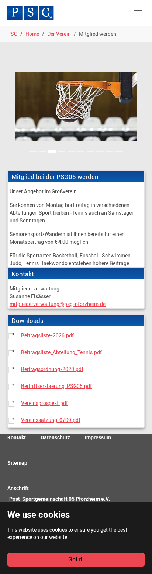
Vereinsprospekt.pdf (44, 403)
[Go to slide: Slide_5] (71, 151)
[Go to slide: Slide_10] (119, 151)
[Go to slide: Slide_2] (42, 151)
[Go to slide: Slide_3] (52, 151)
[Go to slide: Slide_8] (100, 151)
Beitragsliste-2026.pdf (47, 335)
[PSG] (30, 13)
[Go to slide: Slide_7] (90, 151)
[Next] (137, 106)
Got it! (76, 559)
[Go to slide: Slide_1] (33, 151)
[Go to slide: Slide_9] (109, 151)
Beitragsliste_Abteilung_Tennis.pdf (61, 352)
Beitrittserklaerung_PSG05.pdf (56, 386)
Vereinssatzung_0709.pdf (50, 420)
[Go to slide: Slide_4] (61, 151)
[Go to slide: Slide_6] (80, 151)
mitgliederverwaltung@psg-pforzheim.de (58, 304)
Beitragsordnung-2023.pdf (52, 369)
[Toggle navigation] (138, 13)
